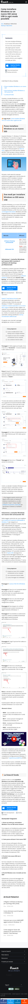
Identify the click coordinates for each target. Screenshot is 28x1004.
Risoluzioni (4, 958)
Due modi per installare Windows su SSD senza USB (14, 91)
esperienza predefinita (15, 758)
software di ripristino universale (11, 504)
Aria (2, 24)
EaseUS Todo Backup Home (9, 298)
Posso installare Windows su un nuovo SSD (15, 87)
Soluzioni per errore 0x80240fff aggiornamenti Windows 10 (13, 921)
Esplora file (10, 553)
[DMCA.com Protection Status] (17, 989)
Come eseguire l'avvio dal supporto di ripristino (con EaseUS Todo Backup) (12, 931)
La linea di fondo (9, 94)
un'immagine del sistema (9, 212)
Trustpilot (9, 975)
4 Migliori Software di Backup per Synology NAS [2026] (13, 902)
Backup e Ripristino (6, 25)
